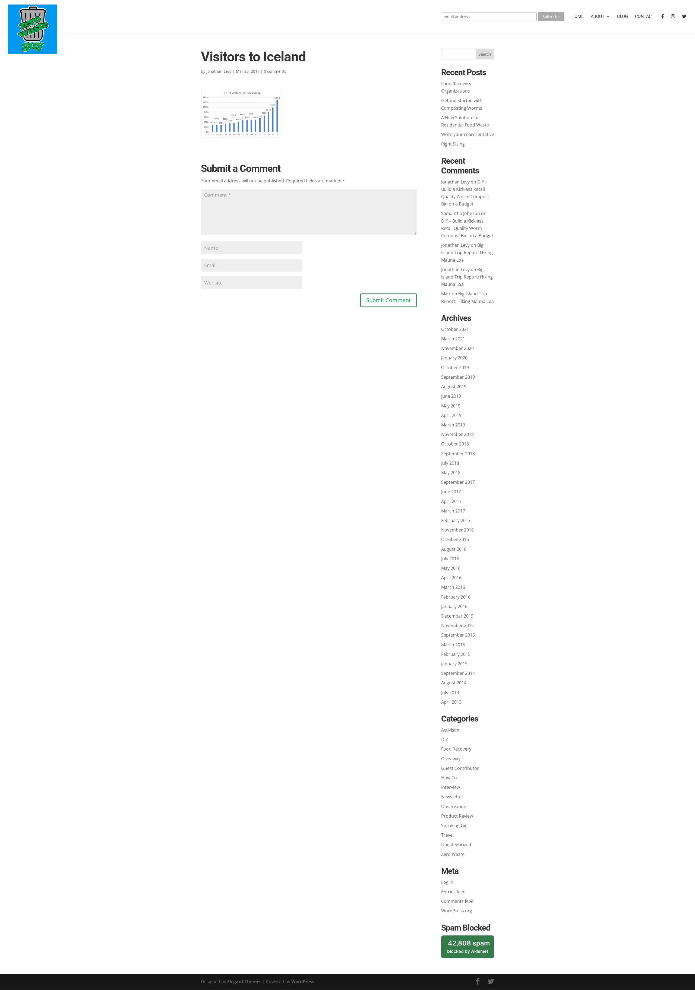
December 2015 (457, 616)
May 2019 (450, 406)
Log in (447, 882)
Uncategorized (456, 844)
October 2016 (455, 539)
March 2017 (453, 511)
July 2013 (450, 692)
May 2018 (450, 473)
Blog (622, 17)
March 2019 (453, 425)
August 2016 (453, 549)
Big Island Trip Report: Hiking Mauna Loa (467, 252)
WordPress (302, 982)
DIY (444, 739)
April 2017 (451, 501)
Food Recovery (456, 749)
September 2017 (458, 482)
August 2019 (453, 387)
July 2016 (450, 559)
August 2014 (453, 683)
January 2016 (454, 606)
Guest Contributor (460, 768)
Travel (447, 835)
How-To (449, 778)
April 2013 (451, 702)
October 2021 (455, 329)
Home (577, 17)
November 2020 (457, 348)
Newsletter (452, 797)
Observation (453, 806)
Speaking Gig (454, 825)
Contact (644, 17)
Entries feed (453, 892)
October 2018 (455, 444)
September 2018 (458, 454)
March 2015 (453, 645)
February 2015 (455, 654)
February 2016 (455, 597)
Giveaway (450, 759)
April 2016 (451, 578)
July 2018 (450, 463)
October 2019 (455, 368)
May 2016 (450, 568)
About (598, 17)
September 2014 (458, 673)
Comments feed (457, 901)
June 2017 (451, 492)
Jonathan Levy (219, 71)
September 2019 (458, 377)
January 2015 (454, 664)
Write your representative (467, 134)
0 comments (275, 71)
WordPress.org (456, 911)
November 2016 (457, 530)
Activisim (450, 730)
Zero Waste (453, 854)
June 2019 (451, 396)
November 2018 (457, 434)
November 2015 (457, 625)
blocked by (470, 949)
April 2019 (451, 415)
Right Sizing (453, 144)
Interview (450, 787)
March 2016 (453, 587)
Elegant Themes (244, 982)
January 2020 (454, 358)
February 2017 (455, 520)
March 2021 (453, 339)
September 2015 (458, 635)
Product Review (457, 816)
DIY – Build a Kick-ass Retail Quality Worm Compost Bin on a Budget (467, 228)
